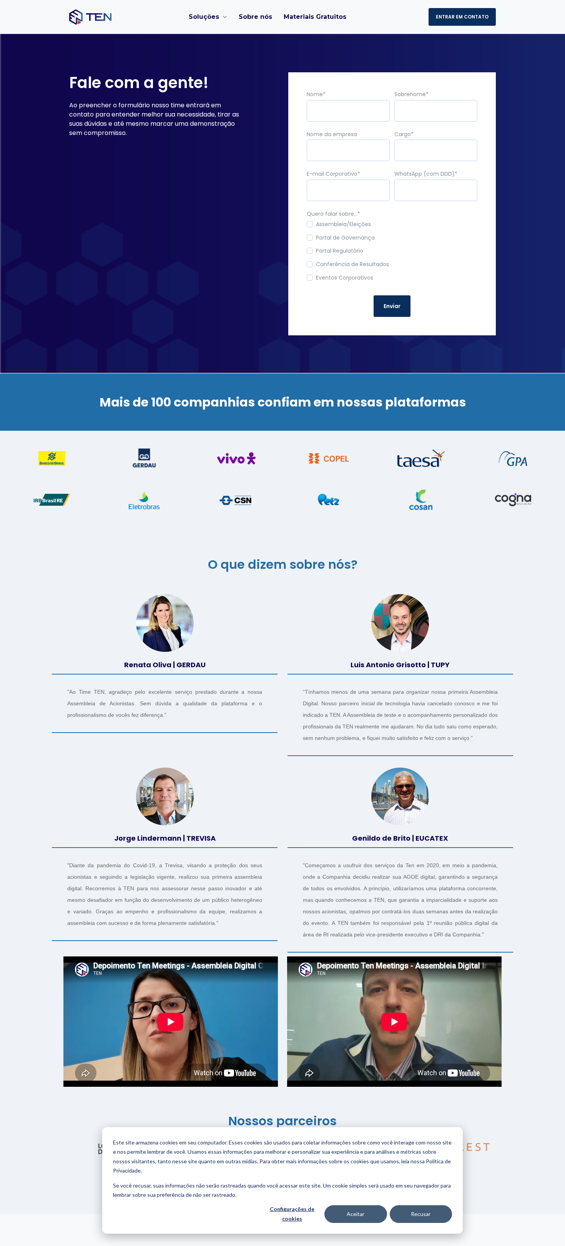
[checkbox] (392, 253)
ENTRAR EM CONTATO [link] (462, 16)
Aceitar (355, 1214)
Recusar (420, 1214)
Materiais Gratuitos (315, 16)
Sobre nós (255, 16)
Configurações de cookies (292, 1214)
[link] (90, 16)
